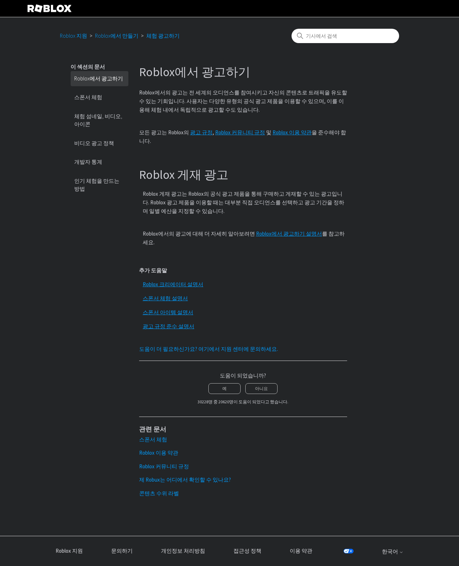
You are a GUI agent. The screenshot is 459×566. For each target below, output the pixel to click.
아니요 (261, 388)
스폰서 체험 (88, 97)
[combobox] (345, 36)
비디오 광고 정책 (94, 143)
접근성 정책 (247, 550)
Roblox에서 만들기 (116, 35)
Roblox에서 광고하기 (98, 78)
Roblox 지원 (73, 35)
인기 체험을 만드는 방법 (96, 184)
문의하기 (122, 550)
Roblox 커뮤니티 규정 (240, 132)
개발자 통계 (88, 161)
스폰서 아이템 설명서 (168, 312)
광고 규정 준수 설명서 (168, 326)
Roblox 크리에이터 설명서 (173, 284)
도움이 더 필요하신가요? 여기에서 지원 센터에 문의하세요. (208, 348)
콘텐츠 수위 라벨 (159, 493)
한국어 (390, 551)
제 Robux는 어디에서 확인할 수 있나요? (185, 479)
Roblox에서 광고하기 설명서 (289, 233)
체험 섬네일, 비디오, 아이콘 (98, 120)
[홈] (49, 8)
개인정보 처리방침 (183, 550)
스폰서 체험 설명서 (165, 298)
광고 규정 (201, 132)
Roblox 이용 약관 (292, 132)
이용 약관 (301, 550)
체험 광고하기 (163, 35)
